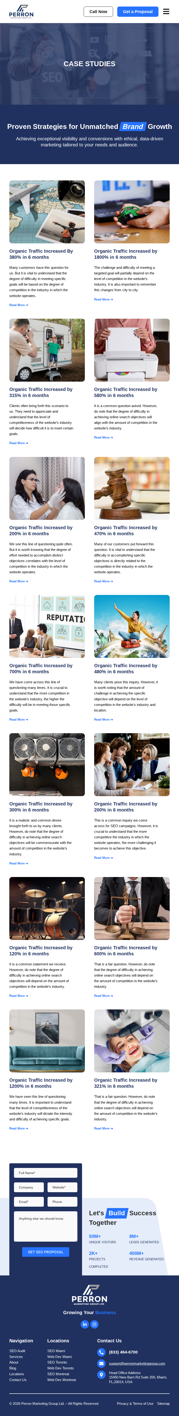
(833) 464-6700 (123, 1352)
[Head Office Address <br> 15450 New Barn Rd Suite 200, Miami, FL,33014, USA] (101, 1375)
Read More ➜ (18, 305)
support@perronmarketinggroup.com (137, 1363)
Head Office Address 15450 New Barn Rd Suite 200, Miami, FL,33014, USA (138, 1377)
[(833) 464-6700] (101, 1352)
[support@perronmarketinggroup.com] (101, 1363)
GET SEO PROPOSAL (45, 1252)
